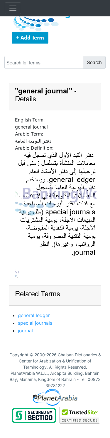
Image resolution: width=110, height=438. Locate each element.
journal (25, 330)
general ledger (34, 315)
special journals (35, 323)
